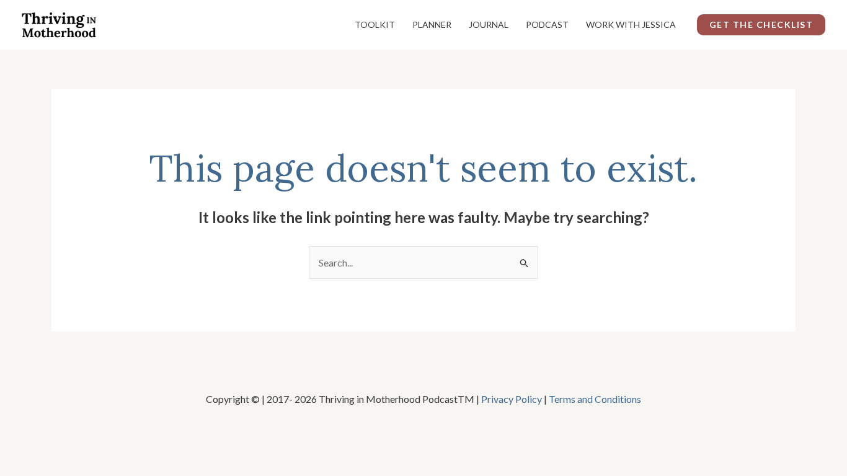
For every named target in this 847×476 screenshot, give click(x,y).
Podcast (547, 24)
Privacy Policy (511, 399)
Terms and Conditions (595, 399)
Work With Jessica (631, 24)
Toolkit (375, 24)
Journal (488, 24)
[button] (761, 24)
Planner (431, 24)
